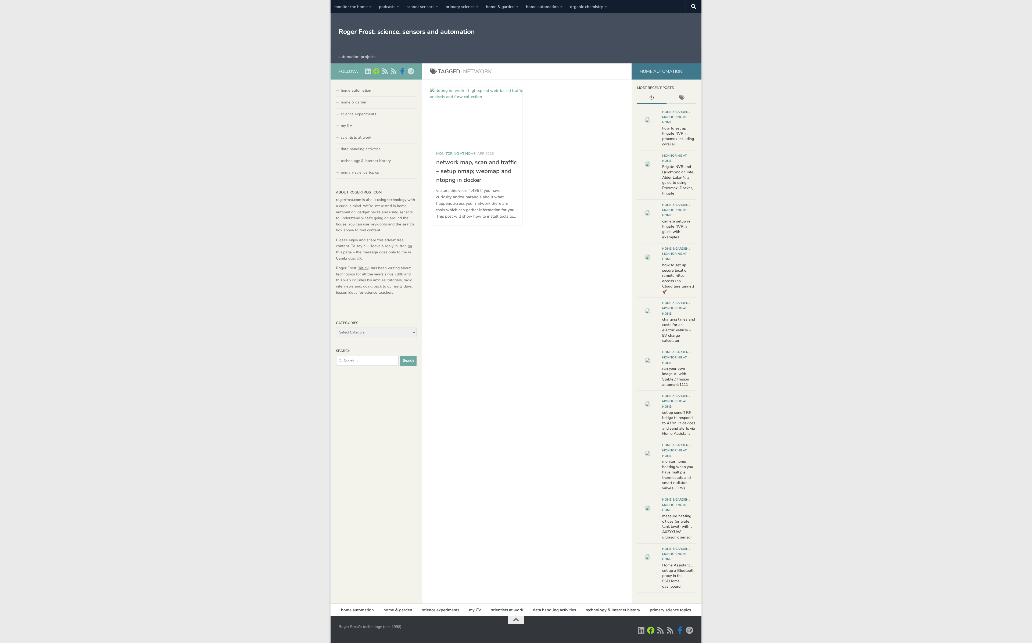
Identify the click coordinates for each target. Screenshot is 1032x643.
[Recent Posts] (651, 98)
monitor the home (351, 6)
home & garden (500, 6)
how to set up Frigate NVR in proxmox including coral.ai (678, 136)
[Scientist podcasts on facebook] (402, 71)
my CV (346, 125)
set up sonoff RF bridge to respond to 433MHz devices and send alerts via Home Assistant (678, 423)
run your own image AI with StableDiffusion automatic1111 (675, 376)
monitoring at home (456, 153)
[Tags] (681, 98)
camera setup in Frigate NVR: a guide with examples (676, 229)
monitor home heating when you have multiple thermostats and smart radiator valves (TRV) (677, 475)
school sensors (420, 6)
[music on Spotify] (410, 71)
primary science (460, 6)
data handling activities (361, 149)
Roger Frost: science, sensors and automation (407, 31)
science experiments (358, 114)
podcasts (387, 6)
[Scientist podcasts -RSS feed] (385, 71)
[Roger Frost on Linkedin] (367, 71)
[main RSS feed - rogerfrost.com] (393, 71)
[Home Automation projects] (376, 71)
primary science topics (360, 172)
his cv (363, 268)
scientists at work (356, 137)
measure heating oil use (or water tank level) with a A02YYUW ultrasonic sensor (677, 526)
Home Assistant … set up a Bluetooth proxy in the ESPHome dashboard (678, 576)
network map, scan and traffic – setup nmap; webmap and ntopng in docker (476, 171)
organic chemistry (586, 6)
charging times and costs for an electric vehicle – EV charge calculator (678, 330)
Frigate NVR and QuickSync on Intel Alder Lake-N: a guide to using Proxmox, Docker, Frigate (678, 180)
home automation (542, 6)
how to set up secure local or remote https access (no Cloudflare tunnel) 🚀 (678, 278)
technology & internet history (366, 160)
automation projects (356, 56)
